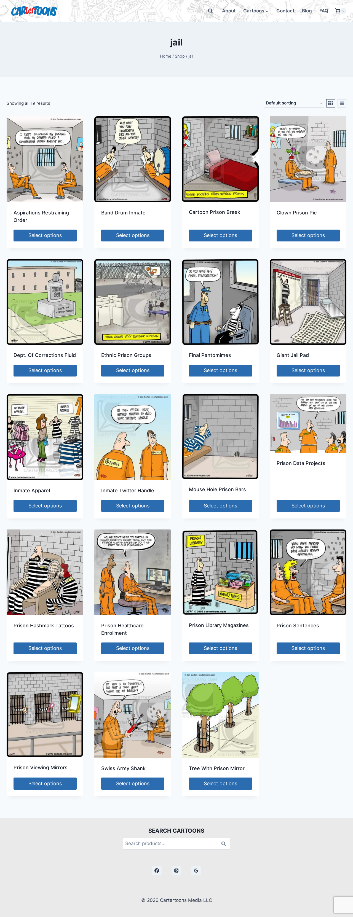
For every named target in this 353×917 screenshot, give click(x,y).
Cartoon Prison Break (214, 212)
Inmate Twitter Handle (127, 490)
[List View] (342, 103)
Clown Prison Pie (297, 213)
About (229, 11)
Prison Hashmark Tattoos (44, 625)
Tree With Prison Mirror (217, 768)
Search (225, 843)
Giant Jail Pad (293, 355)
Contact (285, 11)
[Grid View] (330, 103)
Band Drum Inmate (123, 213)
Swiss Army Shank (123, 768)
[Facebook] (157, 870)
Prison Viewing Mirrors (41, 767)
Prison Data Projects (301, 463)
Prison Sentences (298, 625)
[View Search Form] (210, 11)
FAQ (323, 11)
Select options (45, 235)
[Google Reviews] (196, 870)
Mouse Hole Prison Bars (217, 489)
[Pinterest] (176, 870)
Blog (307, 11)
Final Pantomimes (210, 355)
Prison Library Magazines (219, 625)
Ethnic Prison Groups (126, 355)
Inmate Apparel (32, 490)
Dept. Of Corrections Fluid (45, 355)
